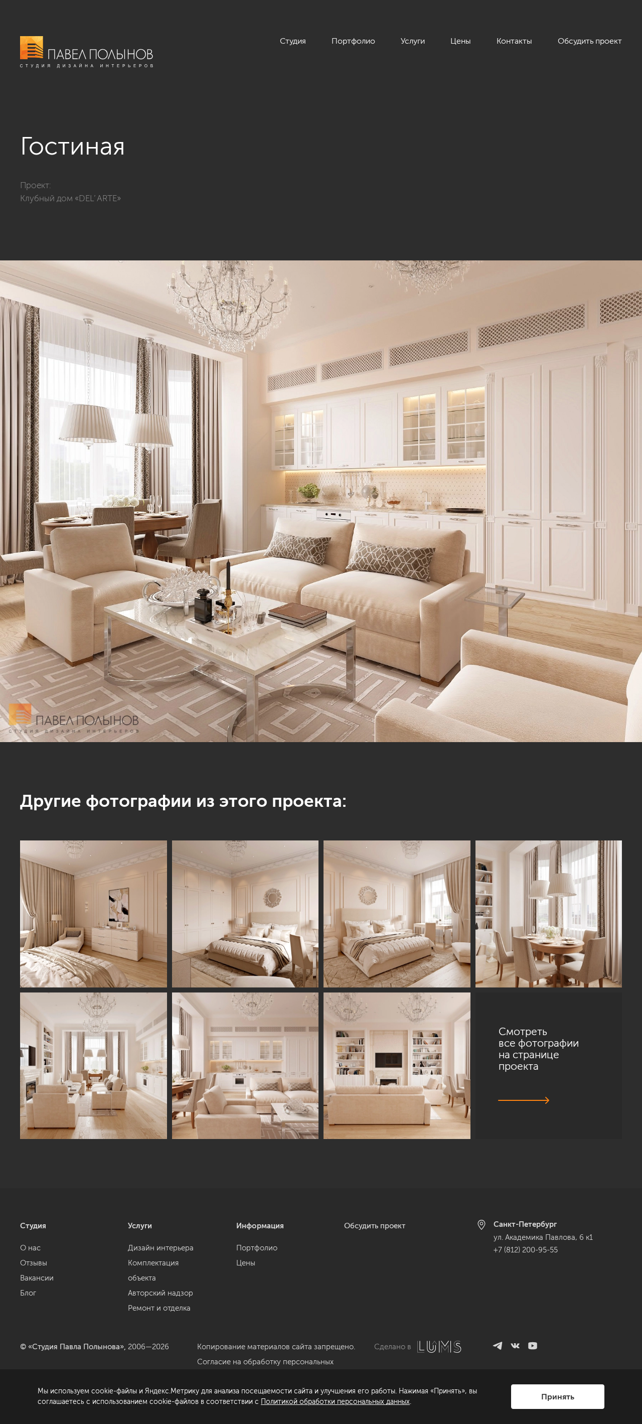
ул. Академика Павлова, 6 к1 (543, 1237)
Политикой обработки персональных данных (335, 1401)
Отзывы (33, 1262)
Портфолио (353, 41)
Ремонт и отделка (159, 1308)
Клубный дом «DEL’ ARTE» (70, 198)
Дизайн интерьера (161, 1247)
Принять (557, 1396)
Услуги (413, 41)
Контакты (514, 41)
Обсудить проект (590, 41)
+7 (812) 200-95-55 (526, 1249)
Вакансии (37, 1278)
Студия (293, 41)
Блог (28, 1293)
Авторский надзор (160, 1293)
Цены (460, 41)
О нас (30, 1247)
